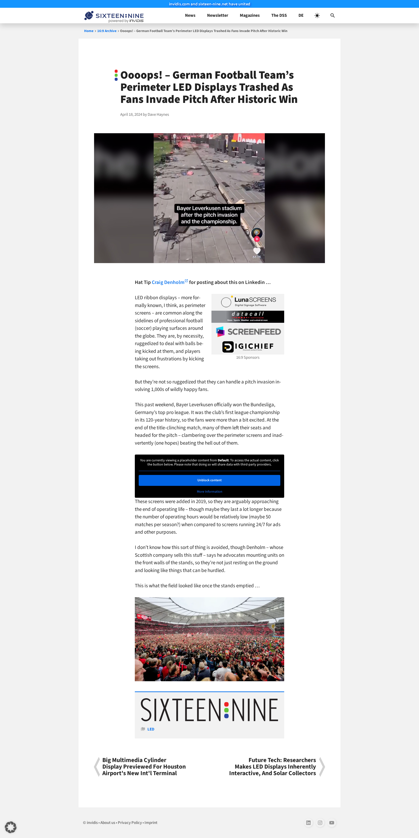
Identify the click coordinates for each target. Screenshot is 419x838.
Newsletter (217, 15)
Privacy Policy (130, 823)
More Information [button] (209, 492)
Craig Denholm (168, 282)
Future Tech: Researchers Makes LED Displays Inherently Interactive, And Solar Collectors (272, 767)
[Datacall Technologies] (247, 317)
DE (301, 15)
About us (107, 823)
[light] (317, 15)
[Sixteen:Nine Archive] (209, 720)
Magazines (250, 15)
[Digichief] (247, 347)
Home (89, 30)
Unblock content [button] (209, 480)
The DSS (279, 15)
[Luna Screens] (247, 301)
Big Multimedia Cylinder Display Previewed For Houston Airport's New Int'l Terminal (144, 767)
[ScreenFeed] (247, 332)
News (190, 15)
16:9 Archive (107, 30)
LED (150, 729)
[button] (332, 15)
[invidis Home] (113, 15)
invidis (92, 823)
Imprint (151, 823)
